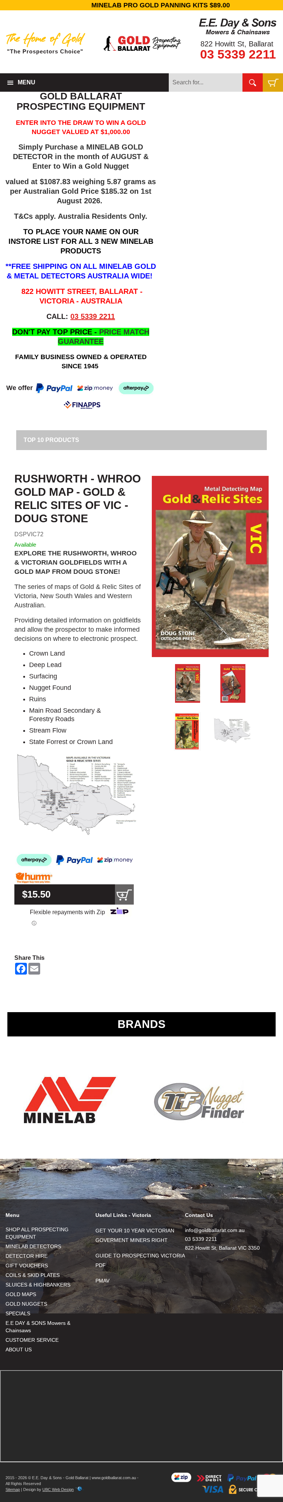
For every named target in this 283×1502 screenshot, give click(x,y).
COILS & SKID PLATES (33, 1275)
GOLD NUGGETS (26, 1304)
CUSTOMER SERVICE (32, 1340)
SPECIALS (18, 1313)
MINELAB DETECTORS (33, 1246)
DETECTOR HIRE (27, 1256)
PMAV (102, 1281)
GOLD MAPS (21, 1294)
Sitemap (13, 1489)
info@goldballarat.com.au (215, 1230)
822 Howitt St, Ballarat (236, 44)
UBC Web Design (58, 1489)
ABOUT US (19, 1349)
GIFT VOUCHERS (27, 1265)
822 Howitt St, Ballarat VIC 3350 (222, 1248)
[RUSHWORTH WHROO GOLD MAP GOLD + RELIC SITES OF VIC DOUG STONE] (210, 566)
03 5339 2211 (238, 54)
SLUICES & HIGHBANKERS (38, 1285)
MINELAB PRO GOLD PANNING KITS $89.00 (141, 5)
